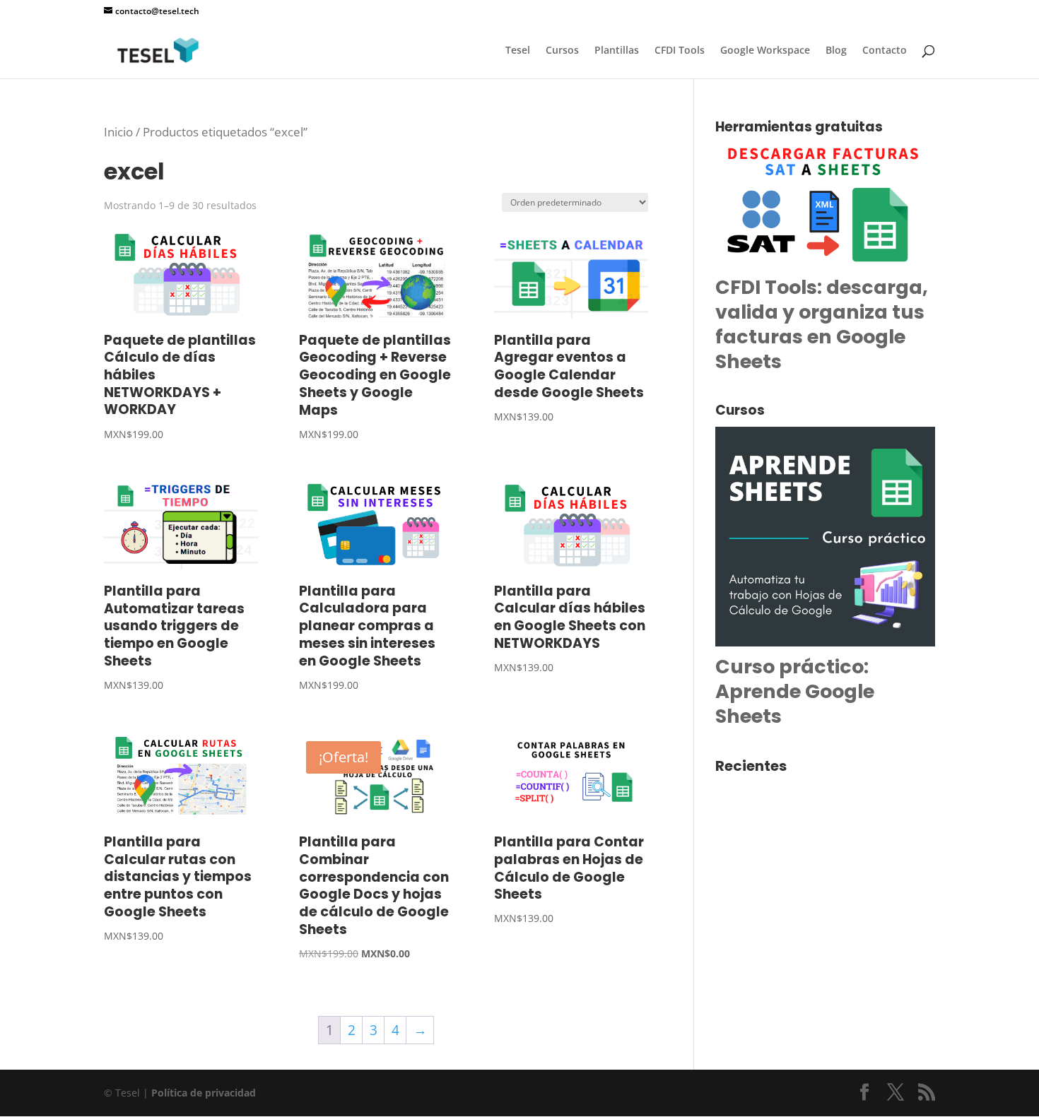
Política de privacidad (203, 1092)
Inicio (118, 131)
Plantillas (616, 51)
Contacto (884, 51)
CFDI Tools (679, 51)
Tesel (517, 51)
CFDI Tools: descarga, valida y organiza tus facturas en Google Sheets (821, 324)
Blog (836, 51)
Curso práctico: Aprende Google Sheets (794, 691)
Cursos (562, 51)
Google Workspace (765, 51)
